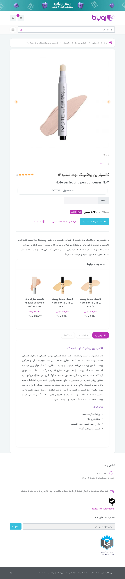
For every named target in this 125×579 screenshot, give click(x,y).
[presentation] (109, 102)
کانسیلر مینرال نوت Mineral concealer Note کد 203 (35, 303)
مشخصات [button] (83, 335)
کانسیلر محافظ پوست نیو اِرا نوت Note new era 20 (90, 303)
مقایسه (37, 222)
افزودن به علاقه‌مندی (62, 222)
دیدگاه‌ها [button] (67, 335)
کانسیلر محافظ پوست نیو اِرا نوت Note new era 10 (62, 303)
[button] (21, 18)
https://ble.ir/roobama (103, 509)
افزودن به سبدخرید (93, 222)
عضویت (15, 526)
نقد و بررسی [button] (100, 335)
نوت (102, 164)
